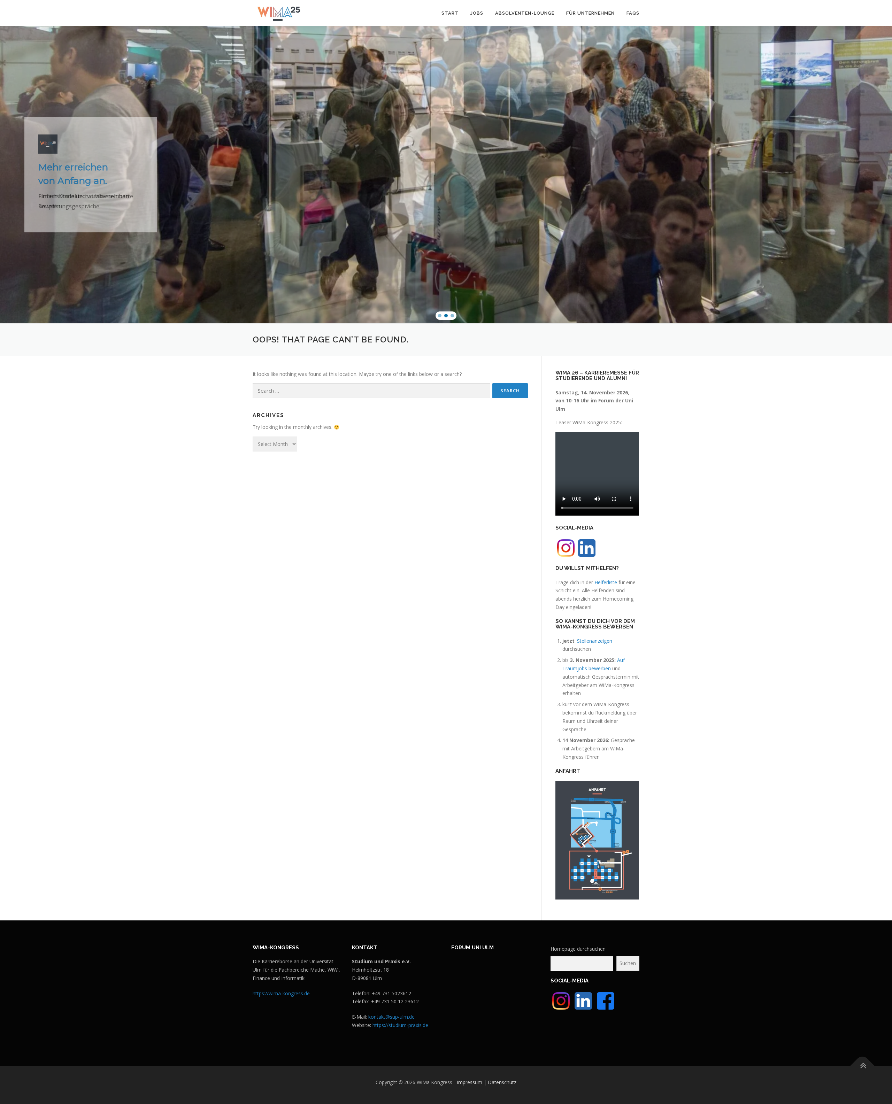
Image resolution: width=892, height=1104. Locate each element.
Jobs (476, 13)
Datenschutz (502, 1082)
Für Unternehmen (590, 13)
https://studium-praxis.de (400, 1025)
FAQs (632, 13)
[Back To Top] (862, 1066)
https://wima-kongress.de (281, 993)
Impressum (469, 1082)
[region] (446, 174)
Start (450, 13)
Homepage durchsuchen (578, 948)
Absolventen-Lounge (524, 13)
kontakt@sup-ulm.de (391, 1016)
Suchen (628, 963)
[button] (439, 315)
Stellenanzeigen (594, 641)
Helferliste (605, 582)
